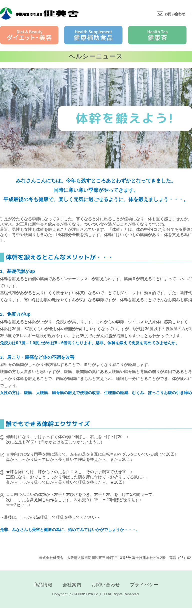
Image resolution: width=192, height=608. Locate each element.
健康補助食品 (93, 35)
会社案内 (72, 584)
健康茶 (157, 35)
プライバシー (144, 584)
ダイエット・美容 (29, 35)
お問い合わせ (175, 13)
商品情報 (43, 584)
